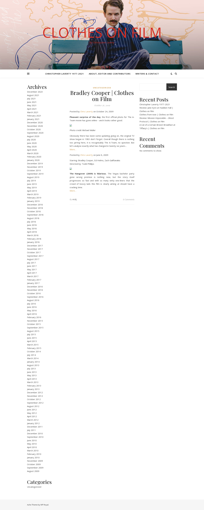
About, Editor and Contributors (109, 73)
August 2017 (33, 259)
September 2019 (35, 173)
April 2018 (32, 231)
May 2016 (32, 310)
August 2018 (33, 218)
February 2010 (34, 454)
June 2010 (32, 440)
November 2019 (35, 167)
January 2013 (33, 389)
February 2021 (34, 115)
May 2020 (32, 146)
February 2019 (34, 197)
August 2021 (33, 95)
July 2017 (31, 262)
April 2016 (32, 314)
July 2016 (31, 303)
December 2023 (35, 91)
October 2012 (34, 399)
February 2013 (34, 385)
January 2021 (33, 119)
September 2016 (35, 296)
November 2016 (35, 289)
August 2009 (33, 471)
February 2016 (34, 317)
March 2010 (32, 450)
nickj (74, 199)
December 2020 (35, 122)
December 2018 (35, 204)
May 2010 (32, 443)
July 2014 (31, 355)
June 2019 (32, 184)
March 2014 (32, 358)
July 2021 (31, 98)
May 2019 (32, 187)
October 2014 (34, 351)
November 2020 (35, 126)
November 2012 (35, 396)
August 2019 (33, 177)
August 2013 (33, 365)
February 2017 (34, 279)
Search (171, 87)
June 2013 (32, 372)
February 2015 (34, 348)
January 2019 (33, 201)
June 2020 (32, 143)
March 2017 (32, 276)
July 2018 (31, 221)
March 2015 (32, 344)
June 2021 (32, 102)
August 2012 (33, 406)
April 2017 (32, 272)
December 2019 (35, 163)
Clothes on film (102, 32)
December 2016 (35, 286)
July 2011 (31, 430)
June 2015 (32, 337)
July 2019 (31, 180)
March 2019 (32, 194)
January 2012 (33, 423)
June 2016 (32, 307)
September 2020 (35, 132)
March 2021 (32, 112)
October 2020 (34, 129)
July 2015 (31, 334)
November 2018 (35, 208)
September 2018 (35, 214)
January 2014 (33, 361)
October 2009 (34, 464)
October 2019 (34, 170)
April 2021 (32, 108)
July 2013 (31, 368)
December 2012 (35, 392)
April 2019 (32, 190)
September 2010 (35, 437)
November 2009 (35, 460)
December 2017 (35, 245)
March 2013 (32, 382)
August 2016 (33, 300)
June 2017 (32, 266)
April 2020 (32, 149)
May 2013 (32, 375)
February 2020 (34, 156)
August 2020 (33, 136)
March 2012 (32, 419)
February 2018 (34, 238)
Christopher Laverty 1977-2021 (64, 73)
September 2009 (35, 467)
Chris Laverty (86, 111)
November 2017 (35, 248)
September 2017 (35, 255)
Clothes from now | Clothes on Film (156, 114)
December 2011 (35, 426)
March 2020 (32, 153)
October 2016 (34, 293)
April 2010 (32, 447)
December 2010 (35, 433)
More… (73, 149)
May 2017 (32, 269)
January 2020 (33, 160)
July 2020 (31, 139)
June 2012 (32, 409)
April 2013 (32, 378)
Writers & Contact (147, 73)
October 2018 (34, 211)
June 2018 (32, 225)
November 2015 (35, 320)
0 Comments (128, 199)
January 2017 (33, 283)
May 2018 (32, 228)
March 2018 (32, 235)
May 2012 (32, 413)
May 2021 (32, 105)
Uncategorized (34, 486)
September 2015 (35, 327)
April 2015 (32, 341)
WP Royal (44, 504)
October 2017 (34, 252)
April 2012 (32, 416)
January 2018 (33, 242)
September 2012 (35, 402)
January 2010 (33, 457)
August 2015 (33, 331)
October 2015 (34, 324)
